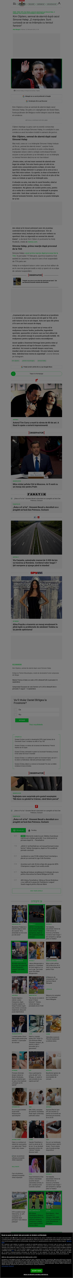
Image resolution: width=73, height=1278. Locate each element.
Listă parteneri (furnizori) (8, 1266)
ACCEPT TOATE (36, 1270)
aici (13, 1250)
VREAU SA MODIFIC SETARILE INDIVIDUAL (36, 1274)
